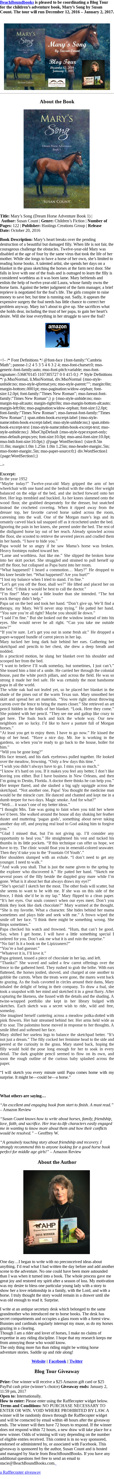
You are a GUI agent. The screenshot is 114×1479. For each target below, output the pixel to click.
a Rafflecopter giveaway (20, 1472)
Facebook (57, 1361)
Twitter (76, 1361)
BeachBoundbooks (17, 2)
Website (39, 1361)
